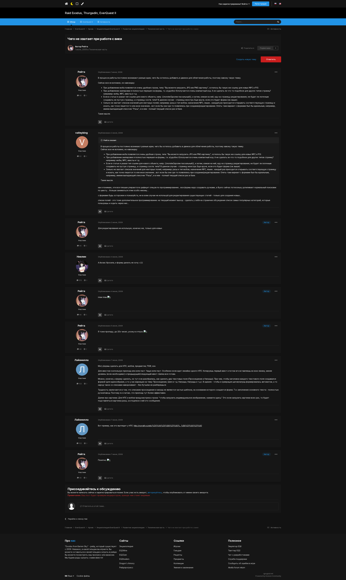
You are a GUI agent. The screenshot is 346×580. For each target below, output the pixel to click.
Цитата (110, 122)
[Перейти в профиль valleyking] (82, 142)
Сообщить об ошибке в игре (241, 563)
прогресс (96, 555)
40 (80, 95)
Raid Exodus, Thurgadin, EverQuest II (90, 13)
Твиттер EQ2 (234, 550)
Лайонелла (81, 360)
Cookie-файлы (83, 576)
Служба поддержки (237, 559)
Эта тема (267, 22)
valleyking (81, 132)
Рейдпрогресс (126, 567)
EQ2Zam (123, 555)
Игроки (177, 546)
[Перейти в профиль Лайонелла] (82, 369)
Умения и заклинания (183, 567)
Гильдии (177, 550)
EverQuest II (87, 22)
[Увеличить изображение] (109, 297)
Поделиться (248, 48)
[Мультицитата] (100, 122)
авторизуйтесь (155, 492)
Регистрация (260, 4)
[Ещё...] (276, 72)
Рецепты (178, 555)
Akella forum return (236, 567)
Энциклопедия (126, 546)
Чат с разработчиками (238, 555)
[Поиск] (278, 22)
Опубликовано (110, 72)
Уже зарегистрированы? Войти (233, 4)
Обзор (72, 22)
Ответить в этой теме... (93, 506)
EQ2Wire (123, 550)
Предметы (179, 559)
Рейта (85, 46)
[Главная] (66, 3)
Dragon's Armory (126, 563)
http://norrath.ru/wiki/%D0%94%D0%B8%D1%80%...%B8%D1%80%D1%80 (168, 426)
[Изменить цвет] (82, 4)
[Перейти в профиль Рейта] (71, 48)
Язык (70, 576)
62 (80, 156)
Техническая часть (98, 49)
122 (80, 384)
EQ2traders (124, 559)
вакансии (110, 555)
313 (80, 280)
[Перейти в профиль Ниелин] (82, 266)
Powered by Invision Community (268, 576)
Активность (105, 22)
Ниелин (81, 256)
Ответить (271, 59)
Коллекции (179, 563)
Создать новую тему (246, 59)
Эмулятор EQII (234, 546)
